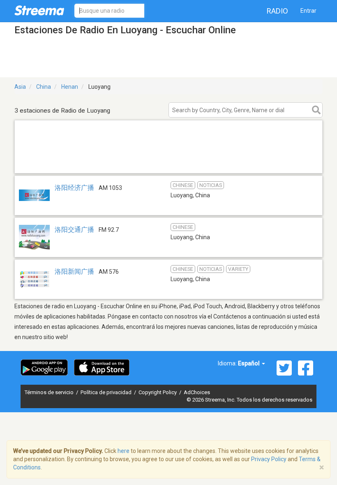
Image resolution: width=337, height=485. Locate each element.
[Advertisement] (168, 163)
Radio (277, 11)
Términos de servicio (50, 392)
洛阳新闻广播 (74, 271)
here (123, 451)
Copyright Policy (158, 392)
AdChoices (197, 392)
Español (249, 363)
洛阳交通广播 (74, 229)
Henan (69, 86)
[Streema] (39, 10)
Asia (20, 86)
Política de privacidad (107, 392)
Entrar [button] (308, 10)
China (43, 86)
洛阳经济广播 (74, 188)
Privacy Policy (268, 459)
